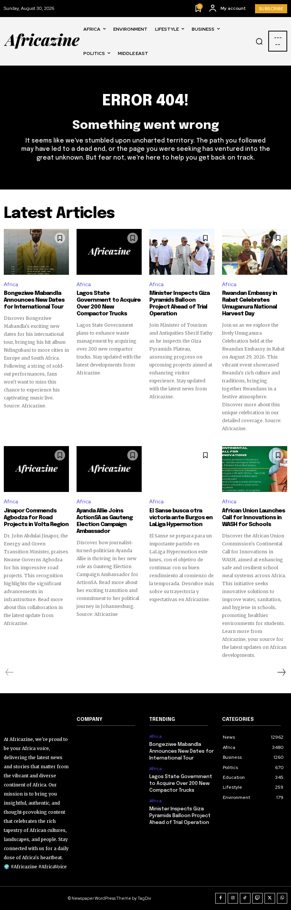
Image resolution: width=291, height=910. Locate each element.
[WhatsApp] (282, 898)
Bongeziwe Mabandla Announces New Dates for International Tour (34, 300)
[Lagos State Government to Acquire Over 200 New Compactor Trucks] (109, 251)
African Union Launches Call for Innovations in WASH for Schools (253, 518)
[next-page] (281, 672)
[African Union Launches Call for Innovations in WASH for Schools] (254, 469)
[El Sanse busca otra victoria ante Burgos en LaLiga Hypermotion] (181, 469)
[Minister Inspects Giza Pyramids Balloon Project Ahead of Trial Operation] (181, 251)
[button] (259, 41)
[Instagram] (233, 898)
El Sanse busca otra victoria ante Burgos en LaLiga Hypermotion (181, 518)
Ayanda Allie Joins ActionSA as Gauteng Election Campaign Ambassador (105, 521)
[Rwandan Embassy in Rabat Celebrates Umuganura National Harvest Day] (254, 251)
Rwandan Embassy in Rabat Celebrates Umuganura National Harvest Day (249, 303)
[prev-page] (10, 672)
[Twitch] (257, 898)
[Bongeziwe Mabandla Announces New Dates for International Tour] (36, 251)
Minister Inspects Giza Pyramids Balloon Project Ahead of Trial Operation (179, 303)
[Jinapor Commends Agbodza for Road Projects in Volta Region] (36, 469)
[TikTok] (245, 898)
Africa (11, 284)
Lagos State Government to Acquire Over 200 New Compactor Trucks (109, 303)
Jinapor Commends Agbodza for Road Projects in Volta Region (36, 518)
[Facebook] (220, 898)
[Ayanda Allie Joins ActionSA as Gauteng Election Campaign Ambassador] (109, 469)
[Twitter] (269, 898)
